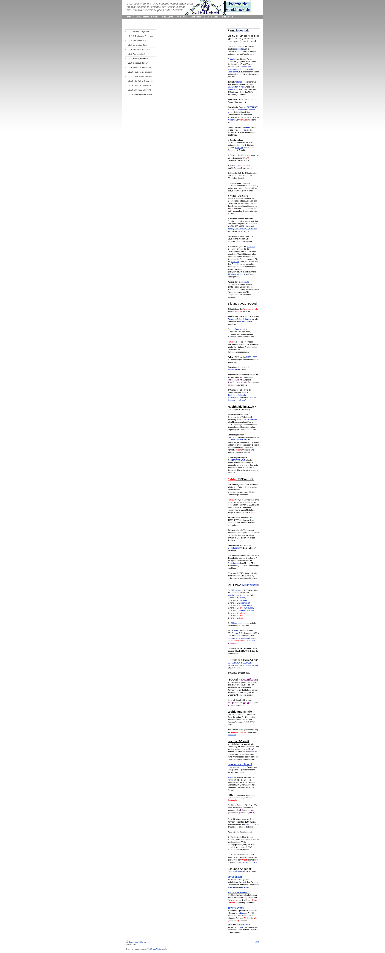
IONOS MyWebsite (154, 949)
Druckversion (134, 942)
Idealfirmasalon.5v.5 (236, 274)
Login (257, 941)
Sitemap (143, 942)
